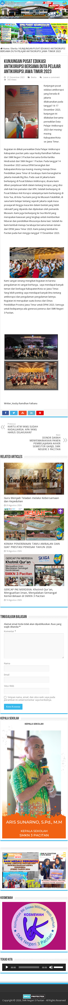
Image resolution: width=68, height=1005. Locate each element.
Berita (14, 48)
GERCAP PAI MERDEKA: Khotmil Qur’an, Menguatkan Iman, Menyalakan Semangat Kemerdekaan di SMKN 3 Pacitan (30, 593)
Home (6, 48)
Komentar (10, 631)
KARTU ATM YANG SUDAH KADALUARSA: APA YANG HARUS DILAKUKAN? (23, 428)
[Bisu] (51, 967)
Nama (7, 663)
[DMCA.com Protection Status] (34, 996)
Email (6, 674)
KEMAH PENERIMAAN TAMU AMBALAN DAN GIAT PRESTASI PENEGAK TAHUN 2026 (32, 545)
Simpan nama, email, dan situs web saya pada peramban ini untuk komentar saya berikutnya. (29, 698)
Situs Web (9, 686)
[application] (34, 967)
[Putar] (7, 967)
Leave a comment (51, 77)
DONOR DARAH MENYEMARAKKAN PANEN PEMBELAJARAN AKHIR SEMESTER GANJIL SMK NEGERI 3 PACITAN (45, 442)
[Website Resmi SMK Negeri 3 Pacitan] (34, 10)
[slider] (59, 967)
